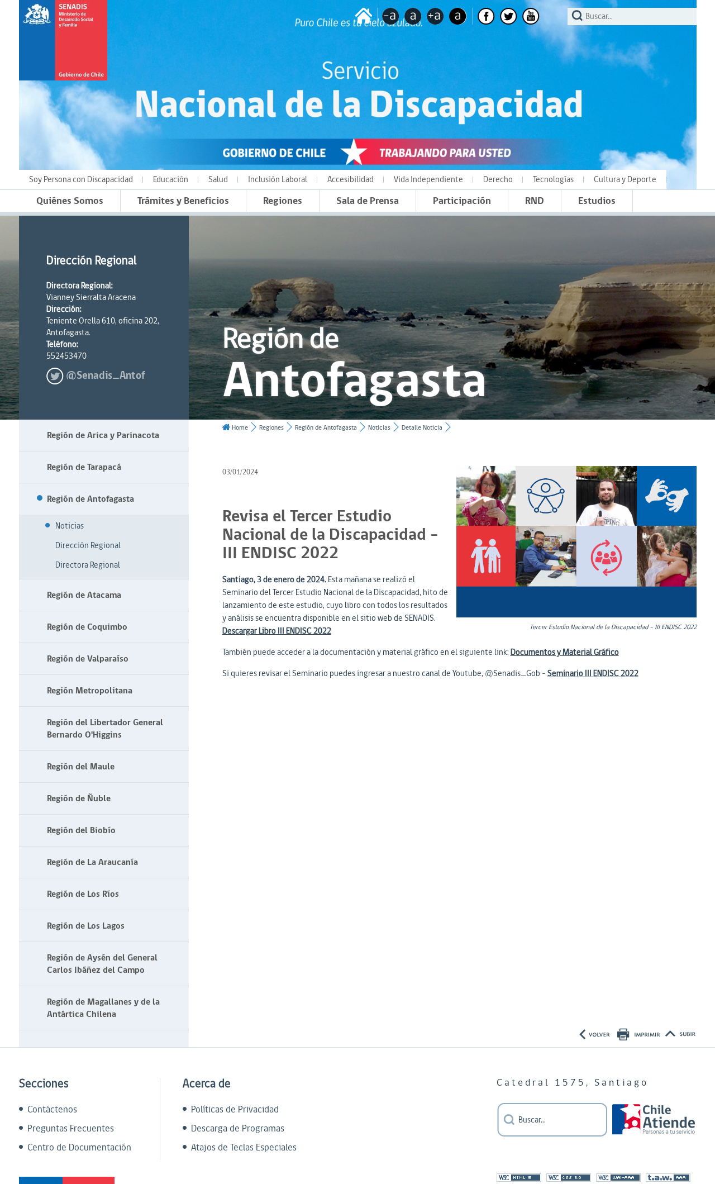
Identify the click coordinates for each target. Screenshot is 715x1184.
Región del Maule (81, 766)
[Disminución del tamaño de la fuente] (390, 16)
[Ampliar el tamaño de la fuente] (435, 16)
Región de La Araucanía (92, 862)
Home (240, 427)
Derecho (498, 180)
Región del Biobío (81, 830)
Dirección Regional (88, 545)
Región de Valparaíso (87, 659)
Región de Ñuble (79, 798)
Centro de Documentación (79, 1147)
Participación (462, 201)
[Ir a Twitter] (508, 16)
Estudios (597, 201)
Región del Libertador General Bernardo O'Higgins (105, 728)
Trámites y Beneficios (183, 201)
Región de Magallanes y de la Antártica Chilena (103, 1008)
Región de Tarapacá (84, 467)
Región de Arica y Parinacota (103, 435)
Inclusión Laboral (277, 180)
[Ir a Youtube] (531, 16)
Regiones (282, 201)
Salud (218, 180)
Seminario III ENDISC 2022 (592, 673)
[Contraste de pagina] (457, 16)
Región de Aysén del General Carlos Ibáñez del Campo (102, 964)
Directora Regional (87, 565)
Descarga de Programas (237, 1128)
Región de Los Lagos (86, 926)
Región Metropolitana (89, 690)
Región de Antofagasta (90, 499)
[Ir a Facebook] (486, 16)
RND (534, 201)
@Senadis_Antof (105, 375)
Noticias (69, 526)
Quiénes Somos (69, 201)
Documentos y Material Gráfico (565, 652)
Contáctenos (52, 1109)
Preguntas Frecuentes (70, 1128)
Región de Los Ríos (83, 894)
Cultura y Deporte (625, 180)
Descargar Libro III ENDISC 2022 (276, 631)
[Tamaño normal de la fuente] (413, 16)
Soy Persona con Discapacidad (81, 180)
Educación (170, 180)
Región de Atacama (84, 595)
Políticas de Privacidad (235, 1109)
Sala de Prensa (367, 201)
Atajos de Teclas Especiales (244, 1147)
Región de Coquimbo (87, 627)
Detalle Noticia (422, 427)
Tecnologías (553, 180)
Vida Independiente (428, 180)
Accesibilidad (350, 180)
